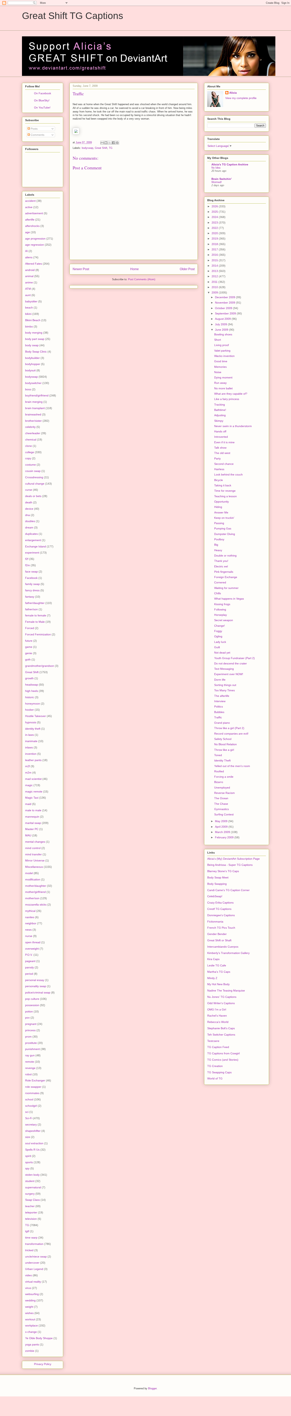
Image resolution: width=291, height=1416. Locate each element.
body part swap (34, 339)
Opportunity (221, 501)
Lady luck (220, 641)
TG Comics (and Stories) (222, 1059)
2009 (215, 292)
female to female (35, 615)
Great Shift (101, 147)
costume (30, 464)
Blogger (152, 1388)
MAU (28, 835)
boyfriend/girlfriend (36, 395)
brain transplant (35, 408)
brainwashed (33, 414)
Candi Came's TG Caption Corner (228, 890)
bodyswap (87, 147)
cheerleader (32, 433)
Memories (220, 366)
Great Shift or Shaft (219, 940)
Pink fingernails (223, 571)
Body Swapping (217, 883)
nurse (28, 936)
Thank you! (221, 560)
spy (27, 1168)
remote (29, 1061)
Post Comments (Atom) (141, 279)
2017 (215, 249)
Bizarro (218, 782)
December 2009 (225, 297)
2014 (215, 265)
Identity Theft (222, 760)
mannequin (32, 816)
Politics (218, 706)
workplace (31, 1325)
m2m (28, 772)
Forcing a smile (223, 776)
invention (30, 753)
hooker (29, 709)
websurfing (32, 1294)
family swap (32, 584)
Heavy (218, 550)
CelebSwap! (214, 896)
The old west (222, 453)
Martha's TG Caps (218, 971)
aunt (28, 295)
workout (30, 1319)
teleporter (31, 1212)
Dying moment (223, 377)
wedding (30, 1300)
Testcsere (213, 1040)
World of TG (215, 1078)
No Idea (215, 167)
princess (30, 1030)
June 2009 (222, 329)
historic (29, 697)
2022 (215, 227)
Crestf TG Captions (219, 908)
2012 (215, 276)
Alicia (233, 92)
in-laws (29, 734)
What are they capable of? (230, 393)
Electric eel (221, 566)
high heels (31, 690)
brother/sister (33, 420)
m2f (27, 766)
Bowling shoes (223, 334)
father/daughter (35, 603)
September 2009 (226, 313)
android (30, 270)
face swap (31, 571)
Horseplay (220, 614)
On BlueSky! (41, 100)
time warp (31, 1237)
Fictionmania (215, 921)
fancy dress (32, 590)
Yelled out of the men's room (232, 766)
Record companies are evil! (231, 733)
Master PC (31, 829)
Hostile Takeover (35, 716)
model (29, 873)
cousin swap (33, 471)
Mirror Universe (35, 860)
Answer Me (221, 512)
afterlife (29, 219)
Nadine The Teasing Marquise (226, 990)
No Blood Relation (225, 744)
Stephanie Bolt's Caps (221, 1028)
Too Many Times (224, 690)
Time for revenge (225, 490)
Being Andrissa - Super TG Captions (230, 864)
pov (27, 1017)
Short (217, 339)
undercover (32, 1262)
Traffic (218, 717)
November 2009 (225, 302)
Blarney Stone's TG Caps (223, 871)
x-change (31, 1331)
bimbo (29, 326)
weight (29, 1306)
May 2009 (221, 821)
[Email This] (102, 143)
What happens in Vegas (229, 598)
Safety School (222, 739)
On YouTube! (42, 107)
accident (30, 200)
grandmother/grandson (39, 665)
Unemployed (222, 787)
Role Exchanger (35, 1080)
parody (29, 967)
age (27, 232)
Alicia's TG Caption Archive (229, 164)
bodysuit (30, 370)
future (28, 640)
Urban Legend (34, 1269)
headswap (31, 684)
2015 (215, 260)
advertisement (34, 213)
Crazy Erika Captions (220, 902)
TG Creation (215, 1066)
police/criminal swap (37, 992)
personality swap (35, 986)
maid (28, 804)
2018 (215, 244)
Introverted (221, 436)
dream (29, 527)
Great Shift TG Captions (72, 15)
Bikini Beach (32, 320)
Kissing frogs (222, 604)
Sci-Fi (28, 1118)
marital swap (33, 823)
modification (32, 879)
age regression (34, 244)
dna (27, 515)
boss (28, 389)
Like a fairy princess (226, 399)
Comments (37, 134)
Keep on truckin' (224, 517)
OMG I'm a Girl (216, 1009)
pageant (30, 961)
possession (32, 1005)
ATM (28, 288)
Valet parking (222, 350)
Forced (29, 628)
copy (28, 458)
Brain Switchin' (221, 178)
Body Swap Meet (217, 877)
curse (28, 489)
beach (29, 307)
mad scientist (33, 778)
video (28, 1275)
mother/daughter (35, 885)
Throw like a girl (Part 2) (229, 728)
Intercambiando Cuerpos (222, 946)
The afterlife (221, 695)
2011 (215, 281)
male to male (33, 810)
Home (134, 269)
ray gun (30, 1055)
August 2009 (223, 318)
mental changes (35, 841)
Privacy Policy (42, 1364)
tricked (29, 1250)
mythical (30, 910)
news (28, 929)
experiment (32, 552)
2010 (215, 287)
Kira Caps (213, 959)
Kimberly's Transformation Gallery (228, 953)
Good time (220, 361)
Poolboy (219, 539)
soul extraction (34, 1143)
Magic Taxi (31, 797)
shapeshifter (33, 1130)
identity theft (32, 728)
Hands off (220, 431)
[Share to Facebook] (113, 143)
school (29, 1099)
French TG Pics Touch (221, 927)
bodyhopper (32, 364)
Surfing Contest (224, 814)
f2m (27, 565)
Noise (217, 372)
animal (29, 276)
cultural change (34, 483)
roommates (32, 1093)
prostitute (31, 1042)
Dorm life (219, 679)
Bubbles (219, 712)
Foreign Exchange (225, 577)
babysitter (31, 301)
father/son (31, 609)
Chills (217, 593)
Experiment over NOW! (228, 674)
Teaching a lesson (225, 496)
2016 (215, 254)
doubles (30, 521)
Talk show (220, 447)
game (28, 646)
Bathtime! (220, 409)
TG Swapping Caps (219, 1072)
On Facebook (42, 93)
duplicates (31, 533)
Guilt (217, 647)
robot (28, 1074)
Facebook (31, 577)
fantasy (29, 596)
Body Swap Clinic (36, 351)
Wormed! (216, 182)
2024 (215, 217)
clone (28, 445)
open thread (32, 942)
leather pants (33, 760)
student (29, 1181)
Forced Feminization (38, 634)
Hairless (219, 469)
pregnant (30, 1023)
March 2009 (223, 832)
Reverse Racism (224, 792)
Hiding (218, 506)
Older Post (187, 269)
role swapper (33, 1086)
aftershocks (32, 225)
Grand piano (222, 722)
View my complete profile (241, 98)
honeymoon (32, 703)
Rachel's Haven (217, 1015)
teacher (30, 1206)
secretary (31, 1124)
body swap (32, 345)
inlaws (29, 747)
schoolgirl (31, 1105)
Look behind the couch (228, 474)
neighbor (30, 923)
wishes (29, 1313)
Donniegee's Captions (221, 915)
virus (28, 1288)
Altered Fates (33, 263)
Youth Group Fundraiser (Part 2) (234, 658)
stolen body (32, 1174)
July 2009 (221, 324)
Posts (34, 128)
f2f (26, 558)
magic (29, 785)
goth (28, 659)
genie (28, 653)
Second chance (224, 463)
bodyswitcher (33, 383)
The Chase (221, 803)
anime (29, 282)
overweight (32, 948)
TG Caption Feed (218, 1047)
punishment (32, 1049)
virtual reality (33, 1281)
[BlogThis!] (106, 143)
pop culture (32, 998)
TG (110, 147)
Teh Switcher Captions (221, 1034)
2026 (215, 206)
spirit (28, 1156)
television (31, 1218)
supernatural (33, 1187)
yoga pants (32, 1344)
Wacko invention (224, 356)
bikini (28, 313)
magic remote (33, 791)
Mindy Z (212, 978)
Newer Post (81, 269)
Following (220, 609)
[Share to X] (110, 143)
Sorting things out (225, 685)
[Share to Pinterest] (117, 143)
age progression (35, 238)
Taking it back (222, 485)
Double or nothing (225, 555)
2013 (215, 271)
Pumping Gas (222, 528)
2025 (215, 211)
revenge (30, 1068)
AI (26, 251)
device (29, 508)
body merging (33, 332)
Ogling (218, 636)
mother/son (32, 898)
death (28, 502)
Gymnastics (221, 809)
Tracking (219, 404)
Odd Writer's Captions (221, 1003)
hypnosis (30, 722)
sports (29, 1162)
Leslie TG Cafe (216, 965)
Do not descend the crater (230, 663)
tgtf (27, 1231)
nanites (29, 917)
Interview (219, 701)
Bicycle (218, 480)
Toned (218, 755)
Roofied (219, 771)
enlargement (33, 540)
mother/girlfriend (35, 891)
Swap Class (32, 1199)
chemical (30, 439)
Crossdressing (34, 477)
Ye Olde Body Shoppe (39, 1338)
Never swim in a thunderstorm (233, 426)
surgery (30, 1193)
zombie (29, 1350)
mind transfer (33, 854)
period (29, 973)
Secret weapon (223, 620)
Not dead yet (222, 652)
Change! (219, 625)
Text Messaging (224, 668)
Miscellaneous (34, 866)
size (27, 1137)
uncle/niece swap (36, 1256)
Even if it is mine (224, 442)
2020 (215, 233)
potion (29, 1011)
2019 (215, 238)
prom (28, 1036)
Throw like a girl (224, 749)
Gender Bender (217, 934)
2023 (215, 222)
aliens (28, 257)
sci (27, 1111)
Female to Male (35, 621)
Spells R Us (32, 1149)
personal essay (34, 980)
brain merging (34, 401)
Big (216, 544)
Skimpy (218, 420)
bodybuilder (32, 357)
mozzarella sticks (36, 904)
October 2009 (224, 308)
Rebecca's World (217, 1022)
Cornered (220, 582)
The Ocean (221, 798)
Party (217, 458)
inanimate (31, 741)
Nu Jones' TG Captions (221, 996)
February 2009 (224, 837)
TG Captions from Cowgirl (223, 1053)
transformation (34, 1243)
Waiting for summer (226, 588)
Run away (220, 382)
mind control (33, 848)
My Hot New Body (218, 984)
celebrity (30, 426)
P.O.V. (29, 954)
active (28, 207)
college (29, 452)
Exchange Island (35, 546)
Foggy (218, 631)
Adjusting (220, 415)
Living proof (221, 345)
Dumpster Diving (224, 534)
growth (29, 678)
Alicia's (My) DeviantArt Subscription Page (233, 858)
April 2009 (221, 826)
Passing (219, 523)
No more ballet (223, 388)
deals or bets (33, 496)
